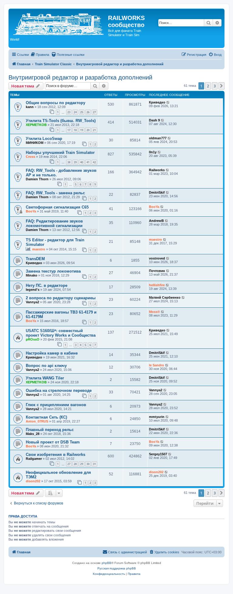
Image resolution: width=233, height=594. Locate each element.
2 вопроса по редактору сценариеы (61, 298)
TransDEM (35, 258)
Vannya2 (32, 302)
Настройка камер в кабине (52, 353)
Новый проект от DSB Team (53, 442)
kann (30, 107)
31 (94, 464)
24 (75, 112)
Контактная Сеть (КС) (46, 417)
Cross (30, 156)
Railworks (157, 170)
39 (75, 162)
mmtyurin (156, 417)
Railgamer (34, 458)
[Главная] (59, 23)
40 (81, 162)
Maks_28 (32, 434)
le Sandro (156, 365)
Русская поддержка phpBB (116, 568)
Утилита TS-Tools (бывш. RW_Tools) (61, 120)
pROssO (32, 339)
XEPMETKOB (36, 125)
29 (81, 464)
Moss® (154, 312)
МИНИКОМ (34, 142)
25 (81, 112)
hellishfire (157, 285)
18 (75, 130)
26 (87, 112)
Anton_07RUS (37, 421)
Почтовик (157, 271)
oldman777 (158, 138)
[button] (221, 86)
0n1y (153, 152)
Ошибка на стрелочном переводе (59, 390)
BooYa (31, 211)
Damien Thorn (37, 179)
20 (87, 130)
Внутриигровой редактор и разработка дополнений (80, 77)
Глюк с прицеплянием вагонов (56, 404)
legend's (32, 289)
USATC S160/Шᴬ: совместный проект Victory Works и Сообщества (61, 333)
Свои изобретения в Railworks (55, 454)
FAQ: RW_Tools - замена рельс (55, 193)
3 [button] (215, 86)
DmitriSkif (157, 192)
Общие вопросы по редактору (55, 102)
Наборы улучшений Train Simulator (60, 152)
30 (87, 464)
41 (87, 162)
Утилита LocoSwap (44, 138)
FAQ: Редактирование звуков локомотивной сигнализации (54, 223)
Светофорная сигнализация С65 (57, 207)
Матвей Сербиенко (165, 297)
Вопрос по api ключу (46, 365)
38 (68, 162)
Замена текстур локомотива (53, 271)
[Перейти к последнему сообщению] (168, 102)
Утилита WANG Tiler (45, 378)
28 (75, 464)
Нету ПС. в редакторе (46, 285)
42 (94, 162)
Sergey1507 (158, 454)
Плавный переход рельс (50, 429)
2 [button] (208, 86)
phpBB (106, 563)
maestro (38, 249)
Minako (31, 275)
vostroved (157, 258)
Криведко (157, 102)
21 (94, 130)
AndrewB (156, 220)
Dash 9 (154, 120)
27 (94, 112)
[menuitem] (39, 54)
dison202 (33, 481)
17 (68, 130)
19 (81, 130)
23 (68, 112)
